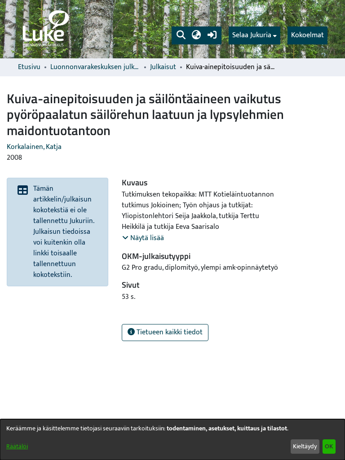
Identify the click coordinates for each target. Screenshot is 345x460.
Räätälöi (17, 446)
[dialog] (172, 439)
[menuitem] (254, 35)
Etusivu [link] (29, 67)
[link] (45, 29)
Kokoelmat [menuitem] (307, 35)
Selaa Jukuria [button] (251, 35)
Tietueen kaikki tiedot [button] (169, 332)
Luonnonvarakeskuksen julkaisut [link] (95, 67)
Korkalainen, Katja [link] (34, 147)
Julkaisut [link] (163, 67)
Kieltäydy (305, 446)
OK (329, 446)
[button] (180, 35)
